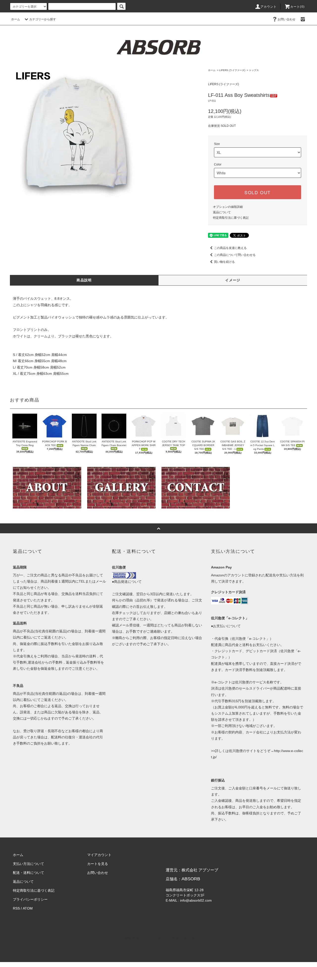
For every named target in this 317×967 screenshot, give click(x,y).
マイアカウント (99, 855)
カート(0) (297, 6)
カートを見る (97, 864)
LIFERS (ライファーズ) (232, 70)
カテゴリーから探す (42, 19)
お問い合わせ (286, 19)
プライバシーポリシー (30, 899)
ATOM (28, 908)
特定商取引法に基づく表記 (231, 217)
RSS (16, 908)
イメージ (232, 280)
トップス (254, 70)
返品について (222, 212)
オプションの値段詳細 (228, 207)
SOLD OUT (257, 192)
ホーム (15, 19)
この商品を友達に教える (230, 248)
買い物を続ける (224, 262)
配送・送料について (28, 873)
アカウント (269, 6)
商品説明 (84, 280)
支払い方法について (28, 864)
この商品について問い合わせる (235, 255)
